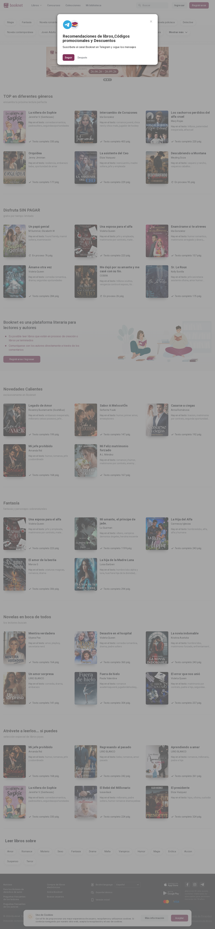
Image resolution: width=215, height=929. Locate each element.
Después (82, 57)
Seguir (68, 57)
